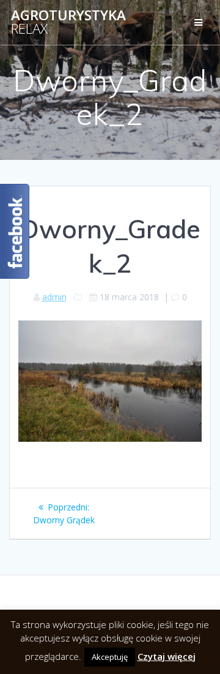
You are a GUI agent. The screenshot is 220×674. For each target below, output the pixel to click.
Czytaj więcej (167, 656)
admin (54, 297)
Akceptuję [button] (110, 656)
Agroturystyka (68, 22)
